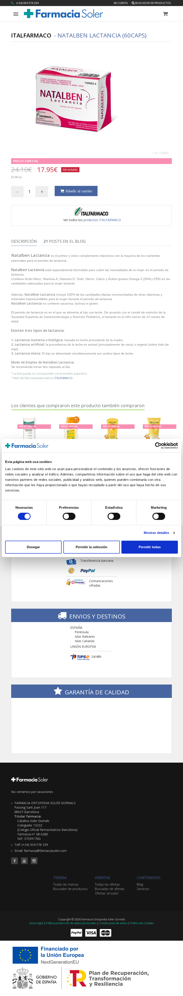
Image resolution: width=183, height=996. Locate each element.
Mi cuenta (121, 3)
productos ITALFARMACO (102, 220)
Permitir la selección (91, 547)
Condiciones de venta (113, 923)
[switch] (69, 516)
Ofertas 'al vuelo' (107, 893)
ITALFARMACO (63, 378)
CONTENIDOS (148, 877)
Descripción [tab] (24, 241)
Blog (140, 884)
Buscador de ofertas (110, 889)
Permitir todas (150, 547)
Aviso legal (36, 923)
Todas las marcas (66, 884)
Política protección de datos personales (71, 923)
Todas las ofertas (107, 884)
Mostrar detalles (156, 533)
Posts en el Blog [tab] (65, 241)
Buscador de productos (153, 3)
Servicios (143, 889)
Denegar (33, 547)
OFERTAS (102, 877)
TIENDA (60, 877)
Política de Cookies (142, 923)
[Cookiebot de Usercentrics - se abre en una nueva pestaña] (158, 445)
